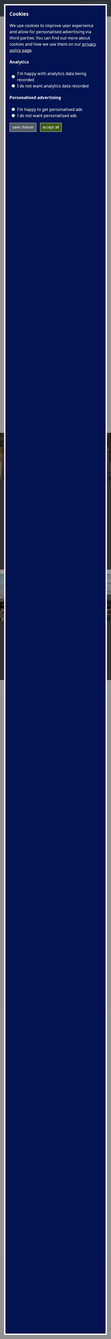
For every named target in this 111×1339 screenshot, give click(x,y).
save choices (23, 127)
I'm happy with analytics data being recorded (51, 77)
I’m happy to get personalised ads (49, 109)
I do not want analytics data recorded (53, 86)
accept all (51, 127)
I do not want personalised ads (47, 115)
